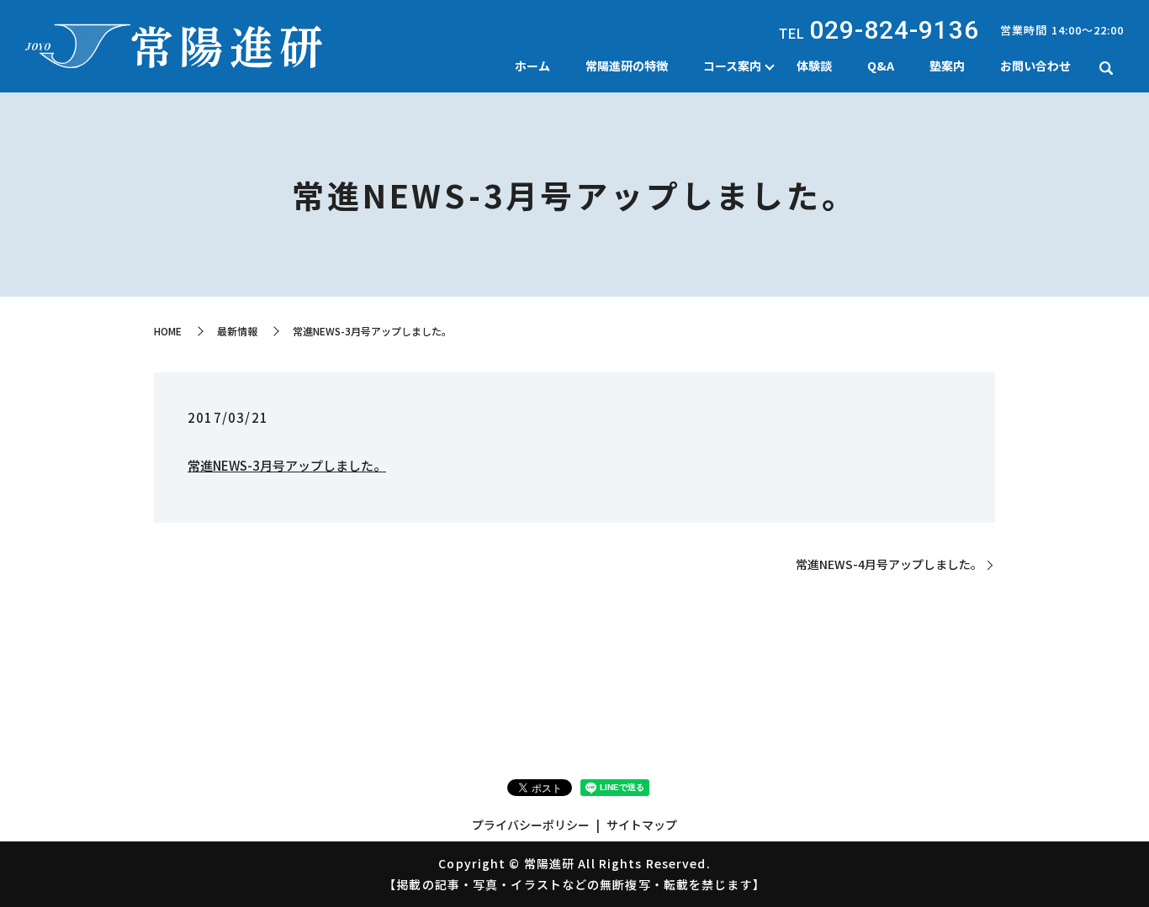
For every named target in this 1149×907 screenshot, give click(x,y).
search (1106, 68)
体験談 (814, 65)
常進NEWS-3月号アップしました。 (287, 465)
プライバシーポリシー (531, 824)
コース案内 (732, 65)
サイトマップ (641, 824)
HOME (168, 331)
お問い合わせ (1035, 65)
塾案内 (947, 65)
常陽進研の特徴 (626, 65)
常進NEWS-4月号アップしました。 (889, 564)
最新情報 (237, 331)
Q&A (880, 65)
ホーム (532, 65)
